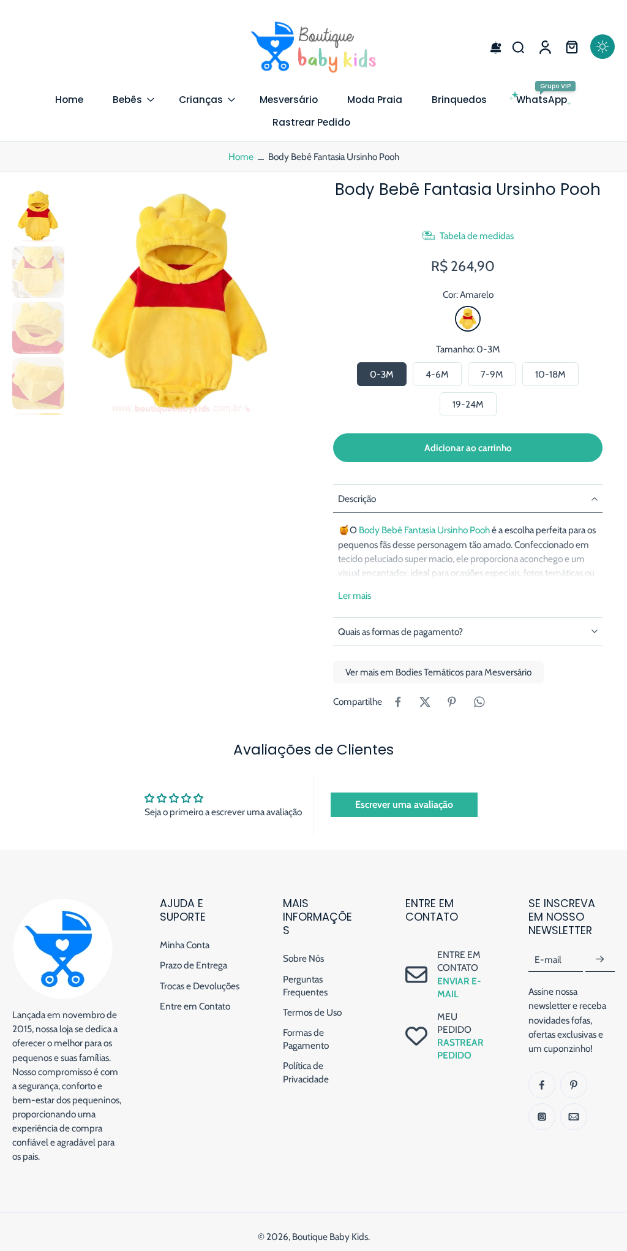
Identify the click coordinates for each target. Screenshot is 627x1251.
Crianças (201, 99)
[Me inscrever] (600, 960)
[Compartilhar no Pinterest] (451, 701)
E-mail (548, 960)
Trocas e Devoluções (199, 986)
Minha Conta (184, 945)
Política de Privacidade (306, 1072)
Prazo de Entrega (193, 966)
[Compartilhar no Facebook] (398, 701)
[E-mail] (573, 1116)
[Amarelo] (467, 318)
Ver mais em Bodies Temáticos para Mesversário (438, 672)
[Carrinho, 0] (571, 46)
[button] (491, 46)
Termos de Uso (312, 1012)
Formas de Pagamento (306, 1039)
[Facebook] (541, 1084)
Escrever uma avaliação (404, 804)
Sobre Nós (303, 959)
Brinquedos (459, 99)
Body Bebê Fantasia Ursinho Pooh (424, 530)
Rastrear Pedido (311, 122)
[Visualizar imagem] (38, 216)
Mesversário (289, 99)
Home (69, 99)
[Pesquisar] (518, 46)
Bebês (127, 99)
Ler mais (354, 595)
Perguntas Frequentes (305, 985)
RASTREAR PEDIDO (460, 1049)
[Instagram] (541, 1116)
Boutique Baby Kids (330, 1237)
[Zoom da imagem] (181, 302)
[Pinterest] (573, 1084)
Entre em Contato (195, 1006)
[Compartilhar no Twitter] (424, 701)
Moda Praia (374, 99)
